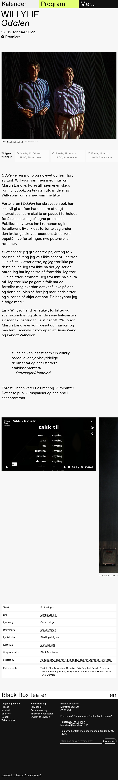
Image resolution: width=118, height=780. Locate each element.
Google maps (81, 716)
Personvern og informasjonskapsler (42, 712)
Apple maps (103, 716)
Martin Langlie (48, 614)
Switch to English (40, 716)
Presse (5, 706)
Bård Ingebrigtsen (50, 637)
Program (53, 4)
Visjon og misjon (11, 703)
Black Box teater (24, 695)
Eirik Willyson (47, 607)
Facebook (7, 775)
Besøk (5, 716)
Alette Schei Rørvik (15, 141)
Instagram (33, 775)
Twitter (20, 775)
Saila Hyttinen (48, 629)
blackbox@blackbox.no (72, 725)
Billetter (6, 713)
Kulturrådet (46, 659)
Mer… (88, 4)
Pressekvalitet (30, 141)
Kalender (14, 4)
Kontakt (6, 710)
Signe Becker (47, 644)
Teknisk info (8, 720)
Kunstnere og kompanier (38, 705)
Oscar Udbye (109, 575)
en (113, 695)
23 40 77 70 (76, 721)
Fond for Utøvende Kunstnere (95, 659)
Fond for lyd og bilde (65, 659)
